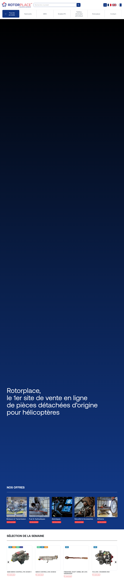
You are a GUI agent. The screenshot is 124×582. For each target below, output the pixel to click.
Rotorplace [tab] (96, 14)
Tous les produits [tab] (12, 14)
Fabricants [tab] (28, 14)
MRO (45, 14)
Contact (113, 14)
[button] (8, 562)
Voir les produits (11, 522)
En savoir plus (11, 574)
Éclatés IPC (62, 14)
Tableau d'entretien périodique (79, 14)
